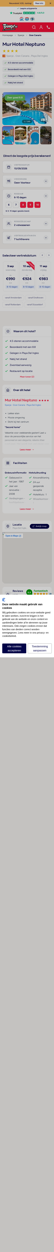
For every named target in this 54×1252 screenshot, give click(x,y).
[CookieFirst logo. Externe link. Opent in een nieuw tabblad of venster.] (3, 600)
